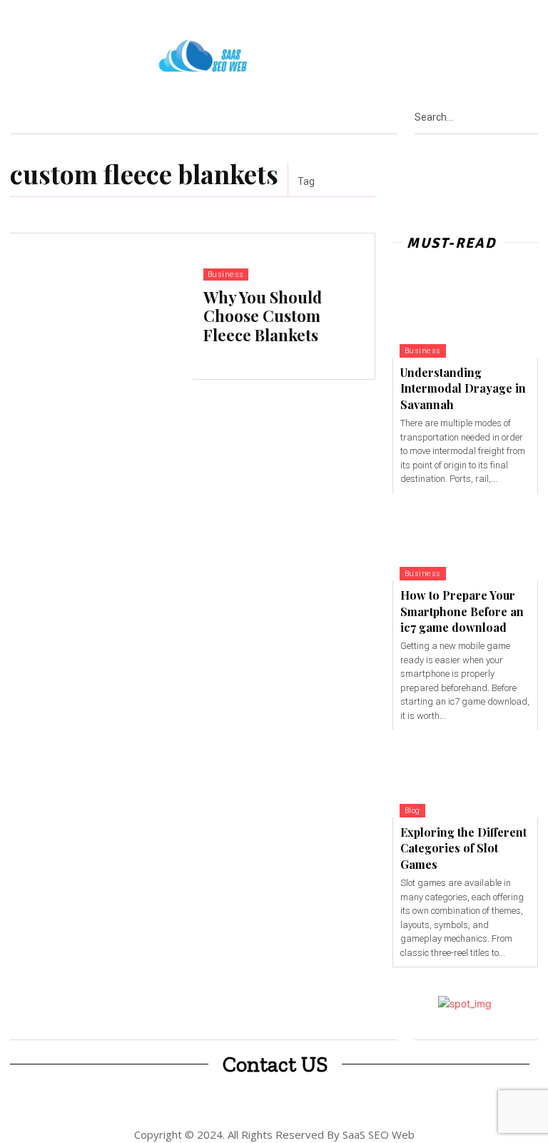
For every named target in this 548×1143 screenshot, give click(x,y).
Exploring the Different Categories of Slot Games (463, 848)
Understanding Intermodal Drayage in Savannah (463, 388)
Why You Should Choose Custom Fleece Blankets (262, 316)
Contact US (275, 1064)
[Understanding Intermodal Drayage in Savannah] (465, 314)
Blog (412, 810)
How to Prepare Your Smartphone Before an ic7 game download (462, 611)
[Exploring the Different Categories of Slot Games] (465, 773)
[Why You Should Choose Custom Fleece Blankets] (101, 306)
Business (226, 274)
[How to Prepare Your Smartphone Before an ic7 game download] (465, 537)
